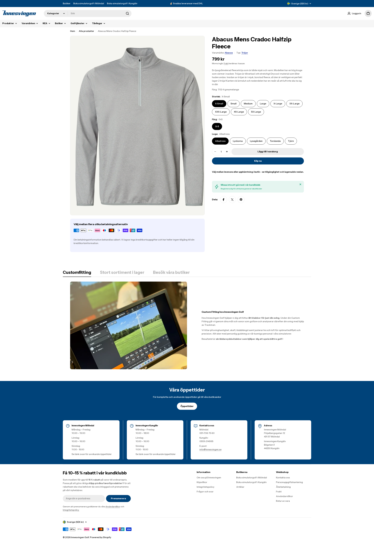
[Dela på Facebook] (223, 199)
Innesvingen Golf (80, 537)
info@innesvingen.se (210, 449)
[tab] (77, 273)
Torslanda (275, 141)
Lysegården (256, 141)
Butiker (66, 3)
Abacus (229, 52)
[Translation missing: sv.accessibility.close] (300, 184)
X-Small (219, 103)
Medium (248, 103)
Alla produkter (86, 31)
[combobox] (87, 13)
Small (234, 103)
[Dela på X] (232, 199)
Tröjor (244, 52)
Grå (217, 126)
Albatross (220, 141)
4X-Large (239, 111)
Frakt (226, 63)
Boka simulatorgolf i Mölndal (88, 3)
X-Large (277, 103)
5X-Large (256, 111)
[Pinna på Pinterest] (241, 199)
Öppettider (187, 406)
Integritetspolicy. (71, 510)
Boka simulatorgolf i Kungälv (122, 3)
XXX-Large (221, 111)
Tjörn (291, 141)
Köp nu (258, 160)
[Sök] (127, 13)
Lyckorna (238, 141)
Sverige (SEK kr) (299, 3)
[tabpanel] (187, 325)
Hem (72, 31)
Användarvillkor (113, 506)
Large (263, 103)
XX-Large (294, 103)
